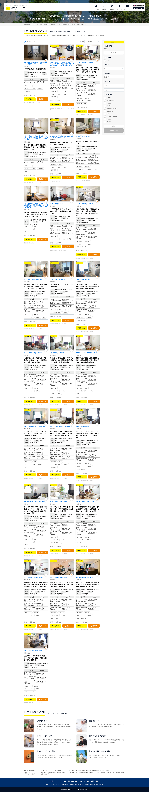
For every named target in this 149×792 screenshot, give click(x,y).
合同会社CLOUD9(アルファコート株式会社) (62, 108)
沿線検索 (104, 9)
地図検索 (112, 9)
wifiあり (109, 119)
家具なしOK (110, 111)
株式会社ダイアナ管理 (34, 102)
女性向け (109, 98)
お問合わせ (31, 99)
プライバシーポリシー (74, 784)
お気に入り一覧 (139, 5)
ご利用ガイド (127, 9)
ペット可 (109, 106)
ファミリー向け (111, 100)
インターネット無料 (112, 116)
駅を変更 (113, 52)
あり (107, 60)
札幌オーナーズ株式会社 (86, 180)
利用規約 (64, 784)
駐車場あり (110, 122)
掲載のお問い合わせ (97, 784)
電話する (43, 99)
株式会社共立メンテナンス (35, 182)
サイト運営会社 (86, 784)
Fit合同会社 (57, 181)
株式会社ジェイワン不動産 (87, 114)
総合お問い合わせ (138, 8)
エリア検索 (96, 9)
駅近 (108, 114)
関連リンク (49, 784)
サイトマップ (57, 784)
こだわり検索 (119, 9)
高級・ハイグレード (112, 108)
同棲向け (109, 103)
